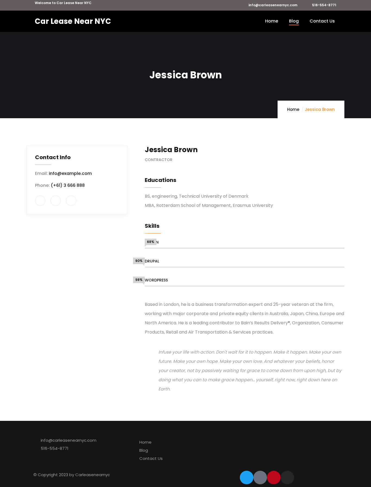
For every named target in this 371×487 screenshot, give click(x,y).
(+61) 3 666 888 (68, 185)
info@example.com (70, 173)
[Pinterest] (274, 477)
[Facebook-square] (260, 477)
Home (293, 109)
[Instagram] (287, 477)
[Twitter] (246, 477)
